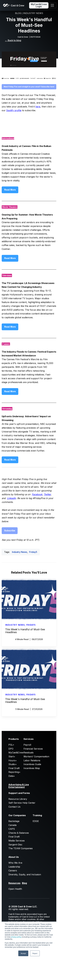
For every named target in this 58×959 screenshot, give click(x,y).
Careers (12, 870)
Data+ (11, 776)
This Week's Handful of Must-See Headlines (25, 631)
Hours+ (12, 760)
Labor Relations (32, 760)
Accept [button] (23, 953)
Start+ (11, 756)
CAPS (11, 828)
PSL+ (11, 744)
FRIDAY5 (31, 625)
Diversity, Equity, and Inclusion (24, 874)
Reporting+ (14, 772)
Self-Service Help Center (21, 802)
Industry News (19, 552)
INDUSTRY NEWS (33, 13)
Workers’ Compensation (36, 756)
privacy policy (16, 937)
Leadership (14, 866)
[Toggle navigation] (52, 5)
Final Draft (14, 768)
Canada (12, 825)
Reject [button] (34, 953)
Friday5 (33, 552)
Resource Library (17, 799)
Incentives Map (32, 768)
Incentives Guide (32, 764)
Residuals (29, 752)
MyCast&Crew (16, 752)
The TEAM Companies (20, 848)
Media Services (16, 840)
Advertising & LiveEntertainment (18, 786)
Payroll (27, 744)
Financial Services (33, 748)
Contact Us (14, 806)
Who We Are (15, 862)
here (37, 106)
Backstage (13, 821)
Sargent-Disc (15, 844)
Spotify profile (13, 110)
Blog (24, 883)
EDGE (36, 821)
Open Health (15, 888)
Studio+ (12, 764)
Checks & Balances (18, 832)
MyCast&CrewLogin (39, 5)
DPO (10, 748)
